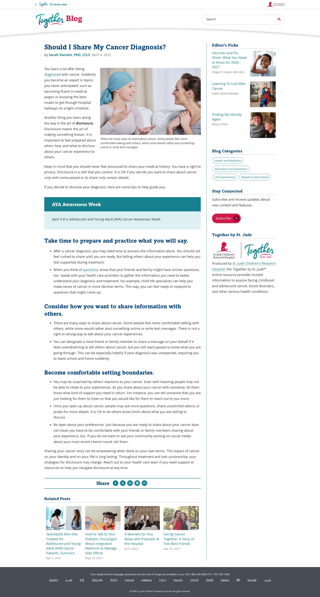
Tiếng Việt (97, 580)
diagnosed (52, 74)
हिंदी (238, 580)
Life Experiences (225, 177)
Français (129, 580)
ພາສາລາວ (146, 580)
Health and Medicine (228, 160)
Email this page (144, 483)
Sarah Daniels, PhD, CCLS (70, 55)
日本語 (209, 580)
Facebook (115, 483)
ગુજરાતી (194, 580)
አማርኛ (162, 580)
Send (130, 483)
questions (90, 269)
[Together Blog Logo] (59, 20)
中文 (82, 580)
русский (251, 580)
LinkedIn (137, 483)
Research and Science (255, 177)
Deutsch (178, 580)
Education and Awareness (231, 169)
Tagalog (225, 580)
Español (53, 580)
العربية (68, 580)
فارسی (267, 580)
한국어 (113, 580)
